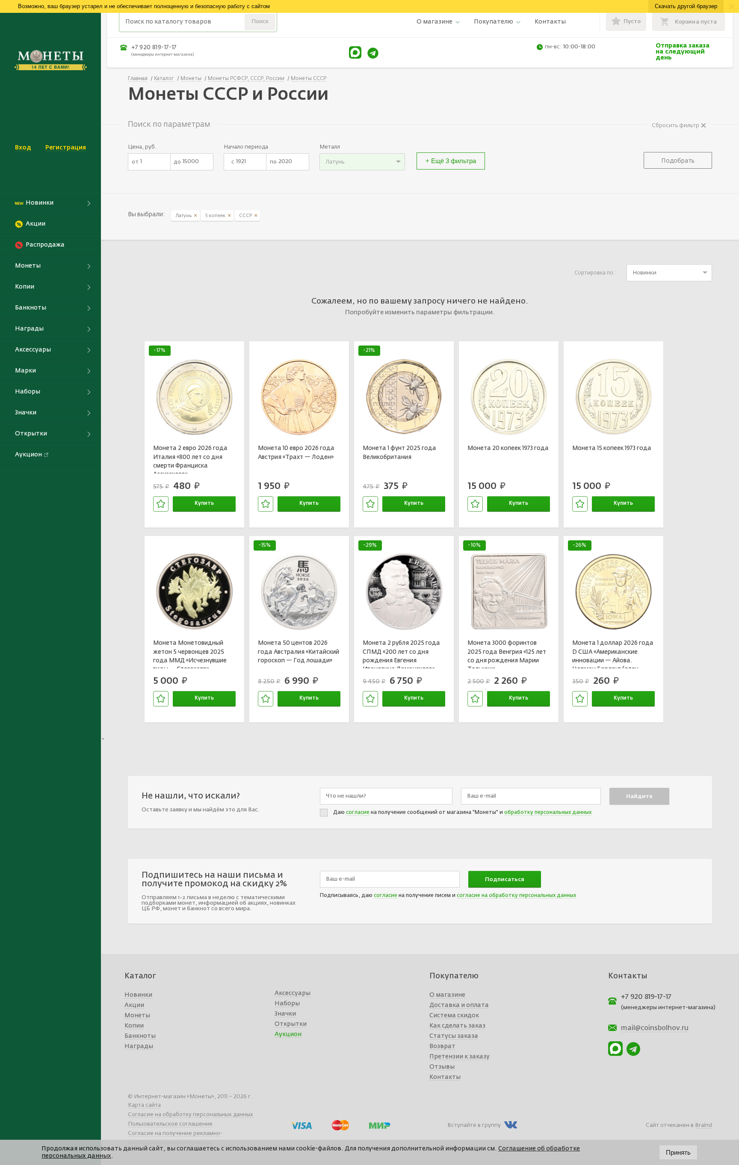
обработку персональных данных (547, 812)
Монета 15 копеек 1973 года (611, 448)
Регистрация (65, 148)
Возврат (442, 1046)
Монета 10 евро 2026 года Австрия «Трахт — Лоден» (296, 452)
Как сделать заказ (457, 1026)
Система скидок (454, 1016)
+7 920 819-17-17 (154, 48)
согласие (358, 812)
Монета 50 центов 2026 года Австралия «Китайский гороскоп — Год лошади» (298, 652)
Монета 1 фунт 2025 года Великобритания (399, 452)
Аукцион (288, 1034)
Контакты (550, 22)
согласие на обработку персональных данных (516, 895)
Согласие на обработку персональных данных (190, 1114)
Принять (678, 1152)
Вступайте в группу (474, 1125)
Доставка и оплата (459, 1005)
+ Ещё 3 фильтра (451, 160)
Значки (285, 1014)
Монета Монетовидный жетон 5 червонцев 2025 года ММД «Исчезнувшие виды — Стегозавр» (190, 654)
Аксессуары (292, 993)
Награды (138, 1046)
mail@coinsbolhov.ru (655, 1028)
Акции (134, 1005)
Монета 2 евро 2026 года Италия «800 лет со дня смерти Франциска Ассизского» (190, 459)
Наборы (287, 1004)
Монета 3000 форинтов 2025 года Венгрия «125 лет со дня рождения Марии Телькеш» (506, 654)
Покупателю (493, 22)
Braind (703, 1125)
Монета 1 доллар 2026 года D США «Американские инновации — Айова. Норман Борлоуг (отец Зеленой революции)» (612, 654)
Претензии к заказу (459, 1057)
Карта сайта (144, 1105)
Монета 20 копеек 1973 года (508, 448)
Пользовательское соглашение (170, 1124)
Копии (134, 1026)
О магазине (434, 22)
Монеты (137, 1016)
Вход (23, 148)
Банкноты (140, 1036)
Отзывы (442, 1067)
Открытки (291, 1024)
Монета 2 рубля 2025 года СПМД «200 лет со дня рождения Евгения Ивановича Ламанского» (401, 654)
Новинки (138, 995)
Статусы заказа (453, 1036)
